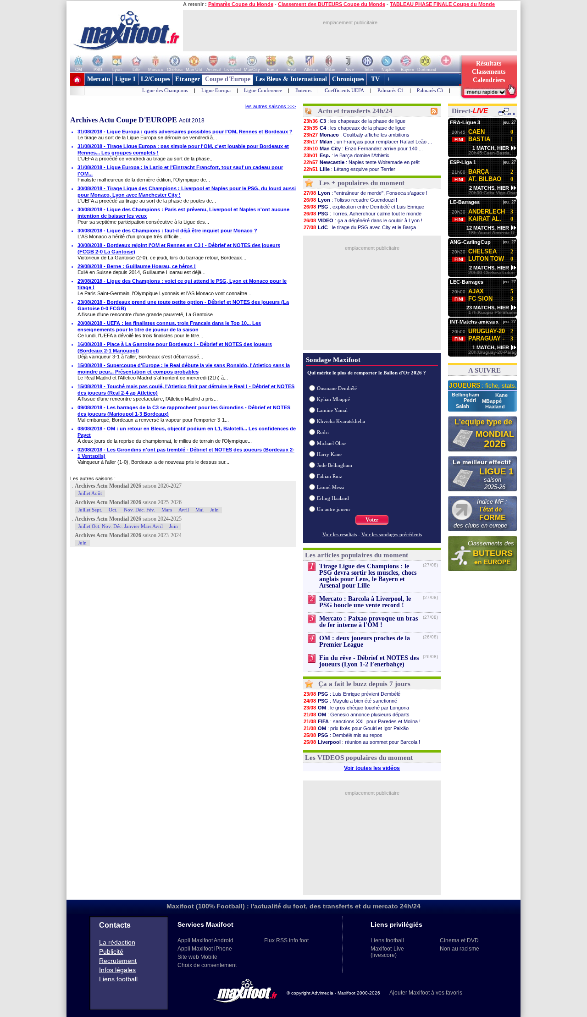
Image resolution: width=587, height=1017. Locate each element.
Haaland (495, 406)
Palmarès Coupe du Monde (240, 4)
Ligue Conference (263, 90)
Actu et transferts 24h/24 (355, 111)
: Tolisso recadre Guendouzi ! (350, 200)
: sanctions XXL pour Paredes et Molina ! (362, 721)
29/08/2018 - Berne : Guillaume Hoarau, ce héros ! (137, 266)
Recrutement (118, 960)
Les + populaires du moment (361, 183)
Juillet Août (90, 493)
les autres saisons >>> (270, 106)
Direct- (470, 111)
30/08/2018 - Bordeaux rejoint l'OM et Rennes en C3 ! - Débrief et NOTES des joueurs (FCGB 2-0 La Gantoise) (179, 248)
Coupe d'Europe (227, 79)
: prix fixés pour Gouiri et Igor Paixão (356, 728)
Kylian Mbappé (333, 399)
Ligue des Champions (165, 90)
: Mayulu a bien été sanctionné (350, 701)
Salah (463, 406)
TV (375, 79)
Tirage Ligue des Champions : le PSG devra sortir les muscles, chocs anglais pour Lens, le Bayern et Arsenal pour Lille (367, 576)
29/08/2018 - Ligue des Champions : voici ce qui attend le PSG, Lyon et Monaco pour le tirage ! (182, 284)
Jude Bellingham (334, 465)
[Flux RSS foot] (434, 112)
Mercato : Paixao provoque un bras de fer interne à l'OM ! (368, 621)
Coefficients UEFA (344, 90)
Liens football (118, 979)
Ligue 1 (125, 79)
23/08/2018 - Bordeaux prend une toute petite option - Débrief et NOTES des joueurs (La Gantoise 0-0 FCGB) (183, 305)
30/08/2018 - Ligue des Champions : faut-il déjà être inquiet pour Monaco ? (167, 230)
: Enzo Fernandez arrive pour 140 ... (363, 148)
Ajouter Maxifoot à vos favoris (425, 993)
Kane (501, 395)
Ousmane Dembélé (337, 388)
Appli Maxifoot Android (205, 940)
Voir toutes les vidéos (372, 768)
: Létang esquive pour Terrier (349, 169)
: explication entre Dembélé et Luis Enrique (364, 206)
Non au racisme (459, 949)
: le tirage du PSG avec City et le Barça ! (361, 227)
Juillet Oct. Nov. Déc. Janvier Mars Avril (120, 526)
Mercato (98, 79)
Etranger (187, 79)
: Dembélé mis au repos (343, 735)
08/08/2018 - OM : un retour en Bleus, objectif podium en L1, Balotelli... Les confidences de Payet (187, 432)
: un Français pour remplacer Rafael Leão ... (368, 141)
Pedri (470, 400)
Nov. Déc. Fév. (139, 509)
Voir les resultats (339, 534)
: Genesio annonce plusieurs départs (357, 714)
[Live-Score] (507, 114)
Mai (199, 509)
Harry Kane (329, 454)
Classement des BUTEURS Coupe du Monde (331, 4)
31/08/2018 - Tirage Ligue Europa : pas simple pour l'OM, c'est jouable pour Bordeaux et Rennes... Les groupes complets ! (183, 149)
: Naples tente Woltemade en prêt (362, 162)
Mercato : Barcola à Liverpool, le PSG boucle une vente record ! (365, 602)
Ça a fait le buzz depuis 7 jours (364, 683)
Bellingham (466, 394)
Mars (166, 509)
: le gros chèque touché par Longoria (356, 707)
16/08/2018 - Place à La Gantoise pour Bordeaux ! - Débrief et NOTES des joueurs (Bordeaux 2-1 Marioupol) (175, 347)
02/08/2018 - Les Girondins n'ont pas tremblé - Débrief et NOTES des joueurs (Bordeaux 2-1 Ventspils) (186, 453)
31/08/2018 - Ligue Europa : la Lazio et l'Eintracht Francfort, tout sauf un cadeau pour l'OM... (180, 170)
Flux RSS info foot (286, 940)
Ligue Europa (216, 90)
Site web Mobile (197, 957)
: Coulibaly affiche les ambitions (357, 134)
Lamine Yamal (332, 410)
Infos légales (117, 969)
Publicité (111, 951)
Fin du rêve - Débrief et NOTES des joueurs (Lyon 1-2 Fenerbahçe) (369, 661)
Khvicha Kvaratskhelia (341, 421)
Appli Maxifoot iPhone (204, 949)
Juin (214, 509)
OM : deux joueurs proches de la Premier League (364, 641)
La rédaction (117, 942)
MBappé (492, 401)
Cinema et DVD (459, 940)
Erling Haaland (333, 498)
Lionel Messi (330, 487)
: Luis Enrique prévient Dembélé (352, 694)
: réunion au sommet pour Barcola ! (362, 742)
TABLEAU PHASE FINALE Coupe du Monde (442, 4)
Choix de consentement (207, 965)
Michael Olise (331, 443)
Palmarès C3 (430, 90)
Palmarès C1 (390, 90)
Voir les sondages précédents (391, 534)
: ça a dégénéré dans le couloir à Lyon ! (363, 220)
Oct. (113, 509)
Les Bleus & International (291, 79)
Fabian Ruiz (329, 476)
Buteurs (303, 90)
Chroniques (348, 79)
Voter (371, 520)
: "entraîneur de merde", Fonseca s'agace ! (365, 193)
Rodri (323, 432)
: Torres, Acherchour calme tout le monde (362, 213)
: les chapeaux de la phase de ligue (354, 121)
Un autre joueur (333, 509)
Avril (183, 509)
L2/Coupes (155, 79)
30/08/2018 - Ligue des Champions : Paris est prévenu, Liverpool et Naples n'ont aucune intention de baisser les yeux (183, 213)
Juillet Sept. (90, 509)
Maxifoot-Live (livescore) (387, 952)
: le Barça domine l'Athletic (346, 155)
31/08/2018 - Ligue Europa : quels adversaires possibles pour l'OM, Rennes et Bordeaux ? (185, 131)
